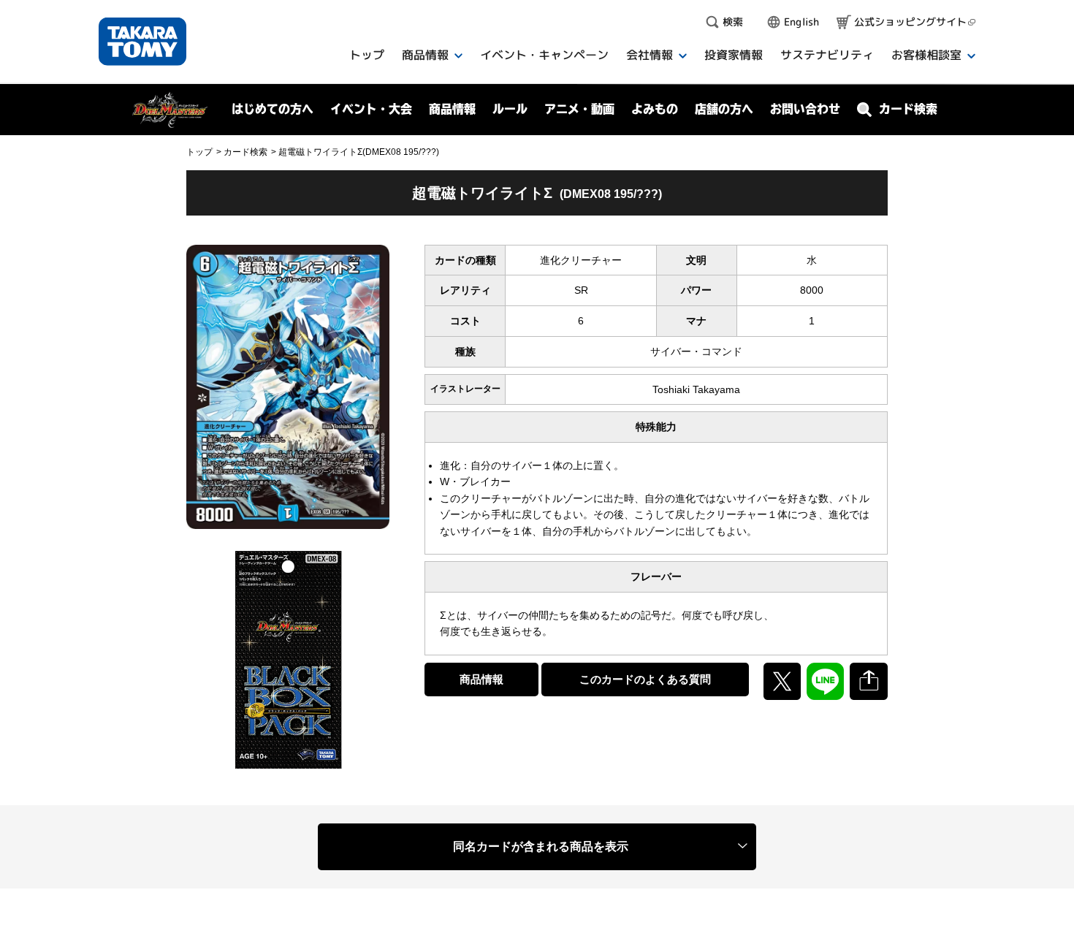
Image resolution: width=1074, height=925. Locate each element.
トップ (199, 152)
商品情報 (481, 679)
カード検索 (245, 152)
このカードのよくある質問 (645, 679)
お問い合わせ (805, 109)
